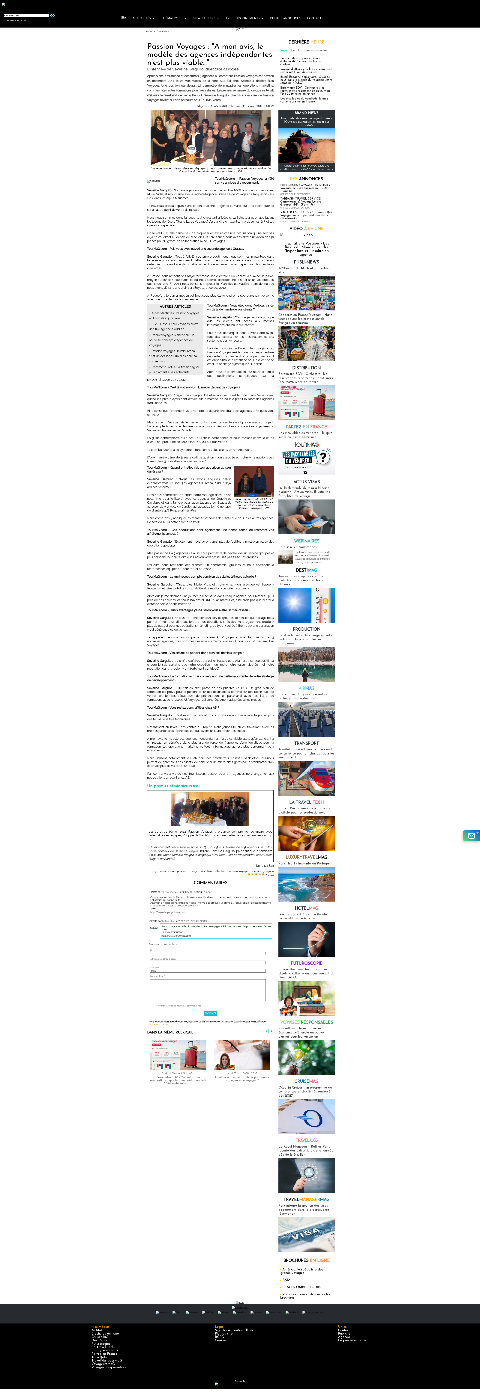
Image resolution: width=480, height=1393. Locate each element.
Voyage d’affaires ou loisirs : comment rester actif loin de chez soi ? (306, 71)
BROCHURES (307, 1261)
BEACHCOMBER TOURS (301, 1287)
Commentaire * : (158, 976)
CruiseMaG (100, 1337)
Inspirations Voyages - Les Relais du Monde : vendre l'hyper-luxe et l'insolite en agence (306, 249)
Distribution (163, 32)
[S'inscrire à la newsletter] (471, 835)
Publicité (344, 1333)
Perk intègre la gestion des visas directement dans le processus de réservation (303, 1210)
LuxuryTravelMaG (105, 1350)
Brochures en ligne (105, 1333)
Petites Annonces (285, 18)
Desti (306, 570)
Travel (306, 1141)
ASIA (286, 1280)
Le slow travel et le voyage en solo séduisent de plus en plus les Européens (305, 639)
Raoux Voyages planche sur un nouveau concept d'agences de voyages (171, 340)
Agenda (344, 1337)
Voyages (306, 1023)
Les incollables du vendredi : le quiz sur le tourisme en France (304, 100)
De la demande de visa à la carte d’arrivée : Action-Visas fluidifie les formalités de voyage (304, 492)
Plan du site (224, 1333)
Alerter (208, 892)
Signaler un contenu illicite (234, 1330)
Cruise (307, 1082)
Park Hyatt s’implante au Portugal (304, 863)
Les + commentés (316, 50)
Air (307, 688)
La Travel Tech (103, 1347)
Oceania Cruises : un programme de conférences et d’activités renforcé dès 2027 (305, 1092)
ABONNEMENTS (250, 18)
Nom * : (154, 950)
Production (306, 629)
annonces (306, 179)
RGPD (219, 1337)
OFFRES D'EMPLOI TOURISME (295, 194)
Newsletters (206, 18)
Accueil (148, 32)
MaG (306, 857)
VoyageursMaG (103, 1364)
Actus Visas (306, 482)
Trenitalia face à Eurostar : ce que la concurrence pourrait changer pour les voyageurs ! (306, 753)
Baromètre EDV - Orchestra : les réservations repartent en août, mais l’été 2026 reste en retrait (178, 1080)
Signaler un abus (158, 1024)
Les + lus (296, 50)
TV (228, 18)
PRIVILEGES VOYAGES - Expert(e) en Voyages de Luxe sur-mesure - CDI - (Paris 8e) (306, 188)
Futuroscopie (306, 964)
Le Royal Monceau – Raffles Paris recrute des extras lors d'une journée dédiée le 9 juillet (305, 1151)
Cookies (221, 1340)
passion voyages (188, 871)
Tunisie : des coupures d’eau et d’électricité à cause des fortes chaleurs (301, 61)
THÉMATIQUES (174, 18)
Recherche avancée (15, 20)
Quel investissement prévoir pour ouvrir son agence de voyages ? (242, 1079)
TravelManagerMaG (107, 1360)
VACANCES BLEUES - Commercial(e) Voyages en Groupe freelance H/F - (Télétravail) (306, 215)
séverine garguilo (262, 871)
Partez (306, 427)
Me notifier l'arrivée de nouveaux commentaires (177, 1006)
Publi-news (306, 262)
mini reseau (168, 871)
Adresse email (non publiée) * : (164, 959)
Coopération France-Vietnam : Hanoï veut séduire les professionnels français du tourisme (305, 319)
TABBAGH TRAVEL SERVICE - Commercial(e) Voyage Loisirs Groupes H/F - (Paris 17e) (301, 201)
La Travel (306, 803)
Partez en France (104, 1354)
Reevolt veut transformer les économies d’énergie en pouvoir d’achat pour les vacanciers (302, 1032)
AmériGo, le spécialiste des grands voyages (301, 1271)
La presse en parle (352, 1340)
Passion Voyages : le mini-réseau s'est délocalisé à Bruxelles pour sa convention (173, 356)
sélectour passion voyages (232, 871)
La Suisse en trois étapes (297, 547)
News (283, 50)
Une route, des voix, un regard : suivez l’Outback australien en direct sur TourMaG (306, 122)
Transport (306, 744)
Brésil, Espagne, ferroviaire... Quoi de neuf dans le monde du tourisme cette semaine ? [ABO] (306, 80)
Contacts (315, 18)
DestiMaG (99, 1340)
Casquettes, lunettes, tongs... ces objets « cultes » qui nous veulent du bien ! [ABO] (306, 973)
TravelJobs (99, 1357)
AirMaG (97, 1330)
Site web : (155, 967)
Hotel (306, 908)
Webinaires (306, 541)
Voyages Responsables (109, 1367)
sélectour (207, 871)
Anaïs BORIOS (220, 106)
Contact (344, 1330)
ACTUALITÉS (143, 18)
